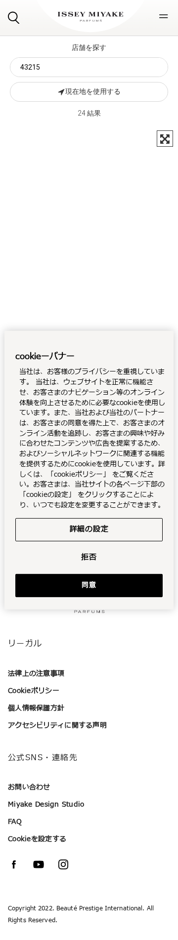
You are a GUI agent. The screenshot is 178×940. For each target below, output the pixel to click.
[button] (163, 16)
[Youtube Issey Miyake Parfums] (38, 864)
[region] (89, 469)
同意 (89, 585)
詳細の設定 (89, 528)
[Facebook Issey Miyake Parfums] (14, 864)
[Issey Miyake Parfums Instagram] (63, 864)
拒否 (89, 557)
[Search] (13, 16)
